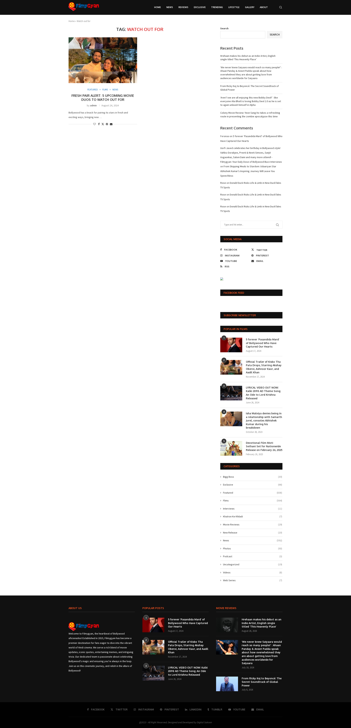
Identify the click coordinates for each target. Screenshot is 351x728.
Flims (252, 500)
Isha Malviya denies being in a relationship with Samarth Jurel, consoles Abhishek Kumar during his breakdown (264, 420)
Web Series (252, 580)
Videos (252, 572)
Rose (223, 182)
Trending (217, 7)
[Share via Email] (111, 124)
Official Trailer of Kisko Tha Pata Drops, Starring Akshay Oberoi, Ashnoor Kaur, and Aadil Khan (264, 367)
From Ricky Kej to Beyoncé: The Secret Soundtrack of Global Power (262, 682)
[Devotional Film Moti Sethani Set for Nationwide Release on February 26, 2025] (231, 448)
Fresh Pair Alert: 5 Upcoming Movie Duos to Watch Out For (102, 98)
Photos (252, 548)
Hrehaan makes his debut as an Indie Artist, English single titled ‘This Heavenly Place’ (247, 57)
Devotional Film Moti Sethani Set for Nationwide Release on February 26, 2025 (264, 446)
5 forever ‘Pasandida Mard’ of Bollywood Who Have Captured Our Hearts (262, 343)
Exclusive (200, 7)
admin (93, 105)
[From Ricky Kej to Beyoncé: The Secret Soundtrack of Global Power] (227, 684)
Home (157, 7)
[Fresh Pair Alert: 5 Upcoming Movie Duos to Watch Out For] (103, 60)
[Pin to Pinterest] (107, 124)
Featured (252, 492)
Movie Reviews (252, 524)
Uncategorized (252, 564)
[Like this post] (94, 124)
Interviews (252, 508)
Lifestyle (233, 7)
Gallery (249, 7)
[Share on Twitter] (102, 124)
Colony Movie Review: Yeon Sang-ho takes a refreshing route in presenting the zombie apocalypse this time (250, 114)
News (169, 7)
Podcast (252, 556)
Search (224, 28)
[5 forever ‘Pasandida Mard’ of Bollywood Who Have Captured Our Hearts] (231, 345)
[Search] (280, 7)
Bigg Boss (252, 476)
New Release (252, 532)
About (264, 7)
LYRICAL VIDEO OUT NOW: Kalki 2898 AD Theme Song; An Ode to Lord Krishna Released (263, 393)
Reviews (183, 7)
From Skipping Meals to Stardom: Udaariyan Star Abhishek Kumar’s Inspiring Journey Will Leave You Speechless (248, 171)
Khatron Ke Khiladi (252, 516)
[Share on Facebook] (99, 124)
